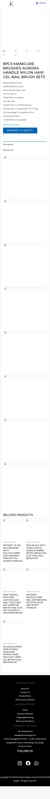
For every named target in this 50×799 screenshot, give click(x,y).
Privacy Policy (25, 696)
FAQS (25, 710)
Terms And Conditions (25, 699)
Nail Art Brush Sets (11, 124)
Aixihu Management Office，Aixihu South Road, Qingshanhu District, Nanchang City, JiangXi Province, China (25, 742)
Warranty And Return (25, 721)
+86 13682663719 (25, 731)
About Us (25, 688)
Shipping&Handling (25, 717)
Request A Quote (20, 130)
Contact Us (25, 692)
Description (8, 144)
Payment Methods (25, 713)
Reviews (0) (8, 150)
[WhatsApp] (36, 763)
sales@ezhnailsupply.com (25, 735)
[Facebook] (28, 763)
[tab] (25, 144)
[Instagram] (19, 763)
